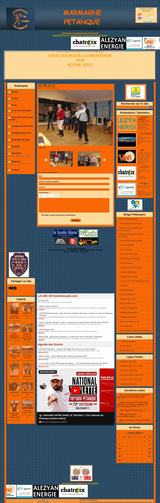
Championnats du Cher (21, 133)
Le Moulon (124, 285)
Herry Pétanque (126, 263)
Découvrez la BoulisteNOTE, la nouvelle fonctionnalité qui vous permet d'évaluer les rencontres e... (71, 358)
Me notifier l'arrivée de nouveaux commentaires (59, 215)
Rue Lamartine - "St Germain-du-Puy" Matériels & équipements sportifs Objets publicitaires (145, 190)
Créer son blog (122, 2)
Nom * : (41, 176)
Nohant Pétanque (127, 290)
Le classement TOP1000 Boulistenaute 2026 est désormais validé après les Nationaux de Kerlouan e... (73, 317)
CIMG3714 (27, 313)
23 (149, 452)
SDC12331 (14, 393)
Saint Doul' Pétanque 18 (129, 321)
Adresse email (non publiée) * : (49, 182)
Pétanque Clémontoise (129, 312)
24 (120, 456)
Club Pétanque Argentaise (130, 258)
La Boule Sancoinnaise (129, 276)
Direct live (99, 250)
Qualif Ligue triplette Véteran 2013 (14, 415)
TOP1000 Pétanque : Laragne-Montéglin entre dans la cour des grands (67, 349)
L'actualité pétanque (128, 341)
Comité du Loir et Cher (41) (131, 379)
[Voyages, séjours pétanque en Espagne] (88, 238)
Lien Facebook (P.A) (124, 230)
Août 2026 (134, 432)
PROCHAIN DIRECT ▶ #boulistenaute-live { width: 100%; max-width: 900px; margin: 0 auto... (69, 351)
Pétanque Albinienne (128, 294)
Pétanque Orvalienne (128, 317)
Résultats (15, 146)
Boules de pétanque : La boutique (76, 251)
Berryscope (74, 250)
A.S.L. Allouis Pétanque (129, 219)
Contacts (15, 170)
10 (120, 449)
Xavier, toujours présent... (49, 306)
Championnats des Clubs (22, 126)
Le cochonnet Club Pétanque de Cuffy (135, 281)
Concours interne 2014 (15, 317)
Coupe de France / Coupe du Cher (21, 118)
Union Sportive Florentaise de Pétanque (135, 330)
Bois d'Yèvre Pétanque (129, 254)
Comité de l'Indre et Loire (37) (132, 375)
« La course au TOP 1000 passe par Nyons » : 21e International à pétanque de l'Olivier (73, 363)
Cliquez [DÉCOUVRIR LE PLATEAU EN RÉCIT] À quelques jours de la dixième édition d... (69, 338)
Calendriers (16, 153)
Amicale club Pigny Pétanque (131, 228)
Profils (14, 105)
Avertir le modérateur (151, 2)
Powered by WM (43, 502)
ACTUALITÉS (43, 300)
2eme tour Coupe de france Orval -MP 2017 (27, 337)
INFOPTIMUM (146, 134)
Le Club (14, 98)
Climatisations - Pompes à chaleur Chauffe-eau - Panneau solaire (144, 126)
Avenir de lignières (127, 245)
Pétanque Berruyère (128, 299)
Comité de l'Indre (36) (128, 370)
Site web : (42, 187)
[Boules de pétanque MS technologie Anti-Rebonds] (65, 238)
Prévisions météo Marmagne (146, 10)
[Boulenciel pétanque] (88, 230)
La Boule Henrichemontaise (131, 267)
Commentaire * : (44, 193)
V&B (142, 150)
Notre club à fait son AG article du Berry (135, 420)
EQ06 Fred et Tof (27, 394)
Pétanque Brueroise (128, 303)
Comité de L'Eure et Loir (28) (131, 366)
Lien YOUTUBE (122, 237)
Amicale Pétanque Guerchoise (132, 234)
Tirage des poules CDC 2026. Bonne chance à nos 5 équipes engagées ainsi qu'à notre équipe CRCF (132, 404)
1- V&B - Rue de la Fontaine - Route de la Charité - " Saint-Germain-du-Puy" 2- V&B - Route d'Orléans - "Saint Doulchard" (144, 158)
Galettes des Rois (15, 357)
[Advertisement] (21, 212)
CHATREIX (144, 167)
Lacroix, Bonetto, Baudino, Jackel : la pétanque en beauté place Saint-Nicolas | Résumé (73, 322)
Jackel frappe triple (46, 329)
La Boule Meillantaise (128, 272)
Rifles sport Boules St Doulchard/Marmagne (126, 415)
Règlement (15, 161)
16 (149, 449)
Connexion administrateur (89, 500)
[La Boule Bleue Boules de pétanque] (65, 230)
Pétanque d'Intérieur (76, 248)
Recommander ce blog (136, 2)
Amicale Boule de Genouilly (130, 224)
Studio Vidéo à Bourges (87, 250)
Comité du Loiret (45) (128, 384)
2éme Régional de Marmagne (131, 410)
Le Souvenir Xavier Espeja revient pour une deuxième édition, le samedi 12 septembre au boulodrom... (73, 308)
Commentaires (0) (14, 321)
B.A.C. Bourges (126, 250)
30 (149, 456)
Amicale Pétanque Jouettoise (131, 241)
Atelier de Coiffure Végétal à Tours (59, 250)
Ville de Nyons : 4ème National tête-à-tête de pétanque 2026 (63, 356)
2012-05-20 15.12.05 (27, 357)
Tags (43, 500)
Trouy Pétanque (126, 326)
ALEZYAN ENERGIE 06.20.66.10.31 (144, 119)
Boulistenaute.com (127, 350)
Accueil (14, 92)
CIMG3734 (14, 377)
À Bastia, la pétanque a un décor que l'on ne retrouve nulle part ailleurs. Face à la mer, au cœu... (70, 324)
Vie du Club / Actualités (21, 110)
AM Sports (144, 183)
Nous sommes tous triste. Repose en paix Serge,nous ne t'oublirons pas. (133, 396)
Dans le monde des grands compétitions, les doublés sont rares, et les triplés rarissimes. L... (69, 331)
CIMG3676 (27, 377)
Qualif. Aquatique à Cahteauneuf (14, 336)
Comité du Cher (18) (128, 361)
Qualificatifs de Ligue (20, 140)
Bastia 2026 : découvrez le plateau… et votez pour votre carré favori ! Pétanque (70, 337)
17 (120, 452)
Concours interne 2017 (27, 412)
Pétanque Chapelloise (128, 308)
